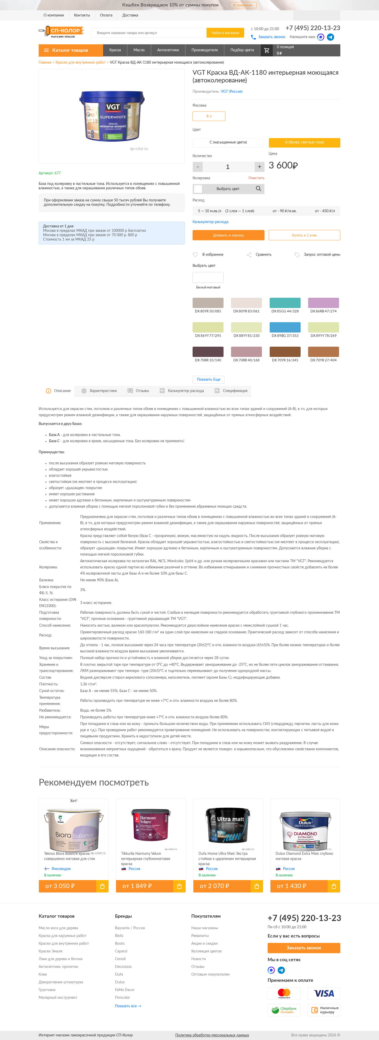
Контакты (82, 15)
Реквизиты (200, 936)
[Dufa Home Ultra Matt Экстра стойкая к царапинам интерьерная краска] (228, 886)
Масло (139, 50)
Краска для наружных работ (62, 936)
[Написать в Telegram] (330, 37)
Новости (198, 959)
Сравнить (263, 255)
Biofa (119, 936)
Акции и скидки (204, 943)
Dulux (120, 982)
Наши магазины (204, 928)
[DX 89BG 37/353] (285, 327)
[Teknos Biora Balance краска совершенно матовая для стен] (74, 886)
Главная (45, 62)
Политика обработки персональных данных (212, 1035)
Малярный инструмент (58, 998)
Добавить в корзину (228, 235)
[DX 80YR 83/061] (246, 303)
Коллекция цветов (206, 951)
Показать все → (128, 1006)
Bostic (120, 943)
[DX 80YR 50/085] (208, 303)
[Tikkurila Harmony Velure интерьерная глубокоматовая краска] (151, 886)
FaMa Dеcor (125, 990)
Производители (205, 50)
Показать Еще (208, 379)
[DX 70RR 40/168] (246, 352)
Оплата (106, 15)
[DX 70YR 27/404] (323, 352)
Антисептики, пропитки (58, 967)
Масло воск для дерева (58, 928)
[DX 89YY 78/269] (323, 327)
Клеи (43, 974)
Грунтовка (47, 990)
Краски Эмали (50, 951)
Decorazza (123, 967)
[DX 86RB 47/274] (323, 303)
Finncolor (122, 998)
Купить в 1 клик (304, 235)
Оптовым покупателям (210, 974)
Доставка (130, 15)
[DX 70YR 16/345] (285, 352)
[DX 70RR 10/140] (208, 352)
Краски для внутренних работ (80, 62)
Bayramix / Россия (130, 928)
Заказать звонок (271, 37)
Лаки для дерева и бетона (61, 959)
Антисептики (168, 50)
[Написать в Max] (320, 37)
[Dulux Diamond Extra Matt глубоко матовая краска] (305, 886)
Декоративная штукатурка (61, 982)
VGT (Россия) (232, 91)
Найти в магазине (225, 33)
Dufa (119, 974)
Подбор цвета (242, 50)
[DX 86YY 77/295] (208, 327)
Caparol (121, 951)
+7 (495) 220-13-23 (313, 28)
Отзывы (197, 967)
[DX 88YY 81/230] (246, 327)
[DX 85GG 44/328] (285, 303)
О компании (54, 15)
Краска (115, 50)
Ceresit (120, 959)
